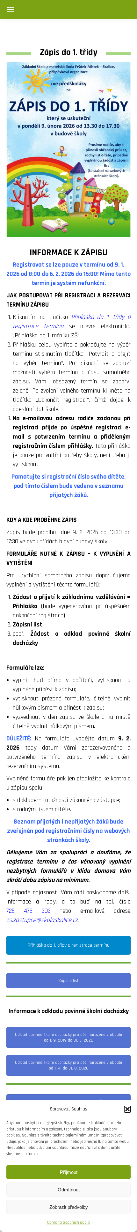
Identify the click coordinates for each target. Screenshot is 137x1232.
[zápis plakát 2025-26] (68, 149)
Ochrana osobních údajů (68, 1222)
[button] (127, 1109)
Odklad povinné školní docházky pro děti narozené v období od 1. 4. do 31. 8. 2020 (68, 1065)
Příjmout (68, 1172)
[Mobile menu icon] (10, 9)
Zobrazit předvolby (68, 1207)
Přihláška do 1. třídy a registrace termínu (69, 945)
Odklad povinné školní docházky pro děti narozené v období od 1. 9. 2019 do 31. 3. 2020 (68, 1037)
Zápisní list (69, 981)
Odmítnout (69, 1189)
